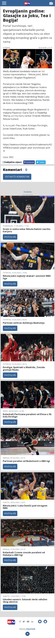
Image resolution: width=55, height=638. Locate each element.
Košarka (27, 191)
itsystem (30, 629)
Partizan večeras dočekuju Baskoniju (24, 322)
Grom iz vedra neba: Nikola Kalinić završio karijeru (26, 230)
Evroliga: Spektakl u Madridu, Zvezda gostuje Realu (24, 368)
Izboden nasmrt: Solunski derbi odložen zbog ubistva (25, 600)
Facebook (30, 162)
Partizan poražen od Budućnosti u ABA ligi (26, 461)
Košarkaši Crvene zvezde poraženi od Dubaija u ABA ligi (24, 553)
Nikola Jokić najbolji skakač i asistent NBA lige (27, 277)
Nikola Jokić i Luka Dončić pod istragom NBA (25, 507)
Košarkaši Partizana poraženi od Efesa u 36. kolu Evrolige (27, 415)
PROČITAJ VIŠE (10, 237)
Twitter (42, 162)
